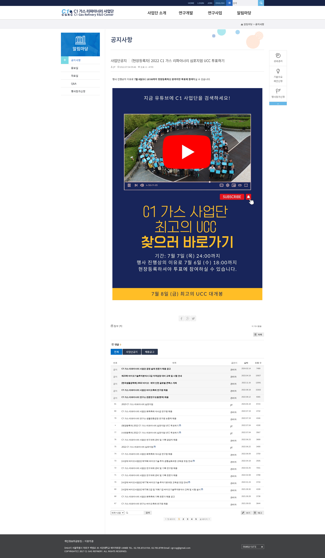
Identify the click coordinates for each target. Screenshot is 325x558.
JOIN (209, 3)
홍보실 (74, 68)
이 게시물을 (257, 326)
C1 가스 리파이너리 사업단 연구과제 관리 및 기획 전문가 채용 (149, 475)
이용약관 (89, 541)
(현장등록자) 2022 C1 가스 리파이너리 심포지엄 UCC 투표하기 (178, 60)
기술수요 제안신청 (278, 79)
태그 (259, 512)
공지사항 (76, 60)
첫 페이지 (171, 519)
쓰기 (248, 512)
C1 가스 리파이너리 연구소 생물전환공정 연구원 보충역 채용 (149, 418)
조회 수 (258, 362)
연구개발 (186, 13)
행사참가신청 (78, 91)
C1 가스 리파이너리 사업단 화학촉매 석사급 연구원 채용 (147, 411)
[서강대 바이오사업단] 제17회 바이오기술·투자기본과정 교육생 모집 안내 (155, 482)
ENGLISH (220, 3)
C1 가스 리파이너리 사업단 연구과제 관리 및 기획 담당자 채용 (149, 439)
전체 (116, 352)
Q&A (73, 83)
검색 (148, 512)
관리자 (233, 369)
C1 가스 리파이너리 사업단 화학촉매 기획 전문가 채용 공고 (148, 496)
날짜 (246, 362)
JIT (114, 67)
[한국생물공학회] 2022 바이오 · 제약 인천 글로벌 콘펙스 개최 (149, 382)
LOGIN (201, 3)
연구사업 (215, 13)
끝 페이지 (204, 519)
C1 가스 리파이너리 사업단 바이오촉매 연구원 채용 (145, 390)
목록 (260, 334)
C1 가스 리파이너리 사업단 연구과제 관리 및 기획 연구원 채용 (149, 468)
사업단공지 (119, 60)
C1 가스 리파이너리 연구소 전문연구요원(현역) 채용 (145, 397)
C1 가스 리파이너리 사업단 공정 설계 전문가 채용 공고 (146, 368)
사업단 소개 (156, 13)
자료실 (74, 75)
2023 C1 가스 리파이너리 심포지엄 (137, 404)
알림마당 (244, 13)
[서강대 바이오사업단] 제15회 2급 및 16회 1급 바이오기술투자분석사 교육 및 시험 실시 (161, 489)
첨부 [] (117, 326)
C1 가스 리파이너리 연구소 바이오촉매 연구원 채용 (145, 503)
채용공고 (149, 352)
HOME (191, 3)
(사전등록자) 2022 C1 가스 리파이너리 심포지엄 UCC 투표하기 (150, 432)
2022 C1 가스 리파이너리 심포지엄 (137, 446)
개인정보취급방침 (73, 541)
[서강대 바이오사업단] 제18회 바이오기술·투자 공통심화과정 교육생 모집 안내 (157, 461)
